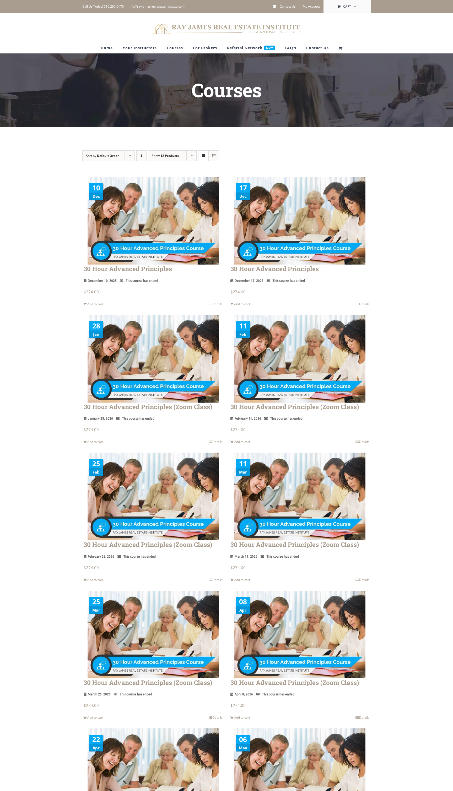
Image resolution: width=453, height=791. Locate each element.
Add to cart (95, 304)
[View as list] (214, 156)
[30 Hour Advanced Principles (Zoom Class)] (153, 359)
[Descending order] (141, 155)
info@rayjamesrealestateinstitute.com (157, 6)
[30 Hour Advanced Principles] (153, 221)
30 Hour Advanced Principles (128, 269)
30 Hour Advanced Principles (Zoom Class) (148, 407)
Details (217, 304)
